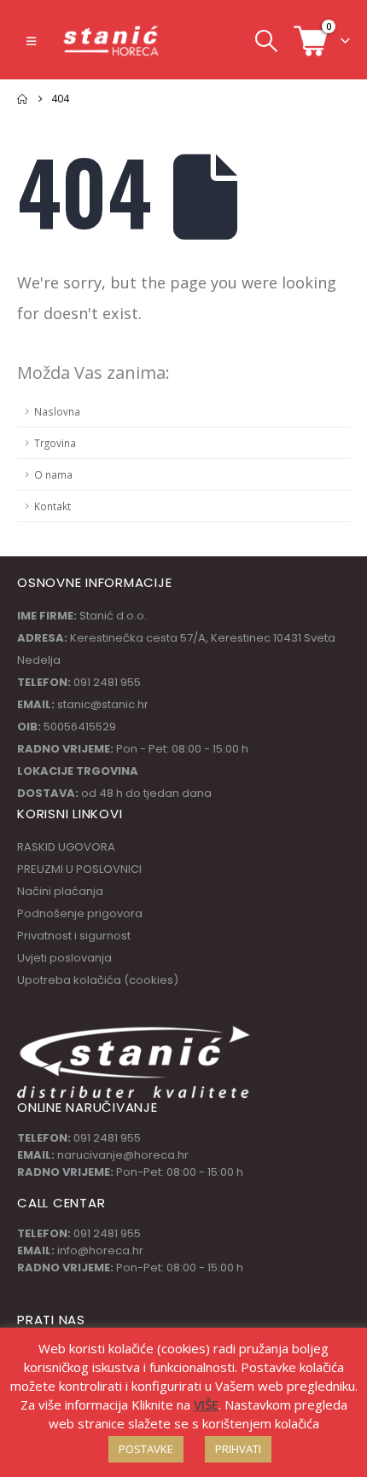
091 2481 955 (107, 1138)
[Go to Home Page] (22, 99)
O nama (53, 474)
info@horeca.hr (100, 1250)
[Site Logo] (112, 40)
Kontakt (52, 506)
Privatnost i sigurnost (74, 935)
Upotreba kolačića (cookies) (97, 980)
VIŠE (206, 1404)
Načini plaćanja (60, 891)
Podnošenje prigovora (80, 913)
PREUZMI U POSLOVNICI (79, 869)
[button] (31, 40)
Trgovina (55, 443)
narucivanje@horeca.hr (123, 1155)
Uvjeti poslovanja (64, 958)
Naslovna (57, 411)
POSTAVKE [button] (146, 1449)
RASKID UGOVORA (66, 847)
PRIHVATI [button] (238, 1449)
